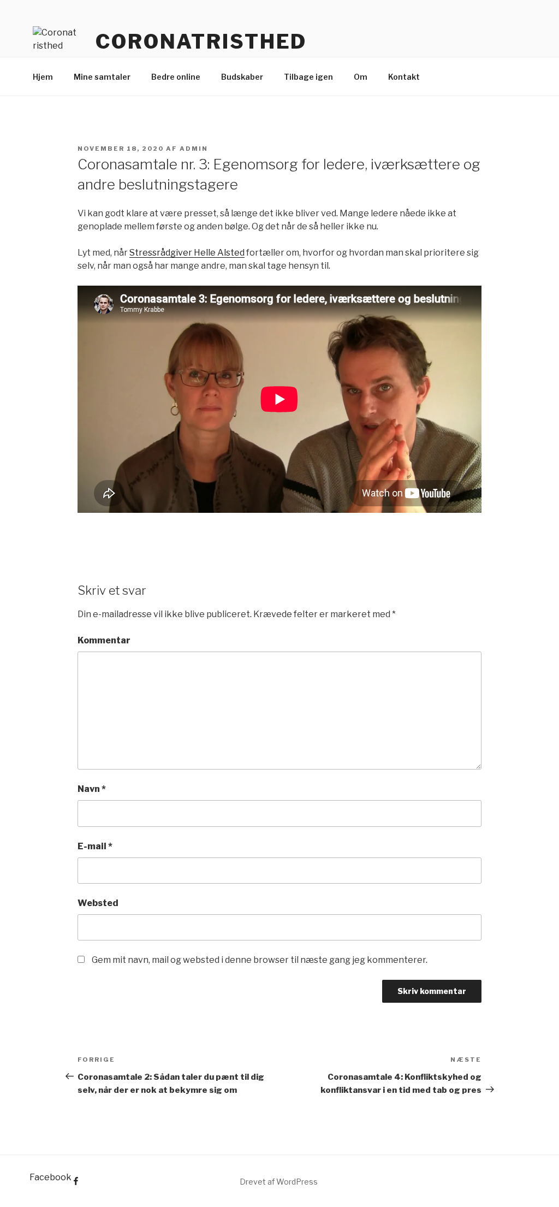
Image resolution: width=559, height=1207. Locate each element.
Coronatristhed (201, 41)
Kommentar (104, 640)
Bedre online (175, 76)
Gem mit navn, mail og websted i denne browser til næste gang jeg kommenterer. (259, 960)
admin (194, 148)
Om (360, 76)
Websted (98, 903)
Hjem (43, 76)
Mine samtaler (102, 76)
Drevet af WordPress (279, 1181)
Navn (92, 789)
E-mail (95, 846)
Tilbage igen (308, 76)
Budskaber (242, 76)
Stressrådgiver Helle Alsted (187, 252)
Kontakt (404, 76)
